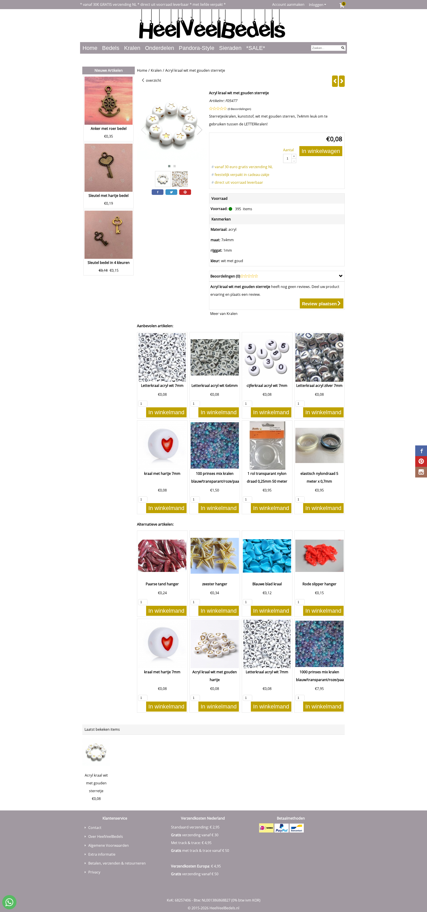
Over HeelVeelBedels (105, 836)
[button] (169, 166)
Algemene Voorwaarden (108, 845)
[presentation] (144, 130)
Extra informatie (101, 854)
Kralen (132, 48)
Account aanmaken (288, 4)
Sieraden (230, 48)
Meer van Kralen (224, 313)
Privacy (94, 872)
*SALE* (255, 48)
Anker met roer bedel (109, 128)
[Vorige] (335, 81)
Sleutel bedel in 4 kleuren (109, 262)
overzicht (153, 80)
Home (90, 48)
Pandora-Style (196, 48)
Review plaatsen (319, 303)
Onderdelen (159, 48)
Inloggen (316, 4)
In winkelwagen (321, 151)
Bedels (110, 48)
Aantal (288, 149)
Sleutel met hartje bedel (109, 195)
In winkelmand (166, 412)
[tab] (277, 276)
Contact (94, 827)
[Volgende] (342, 81)
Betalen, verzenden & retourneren (117, 863)
